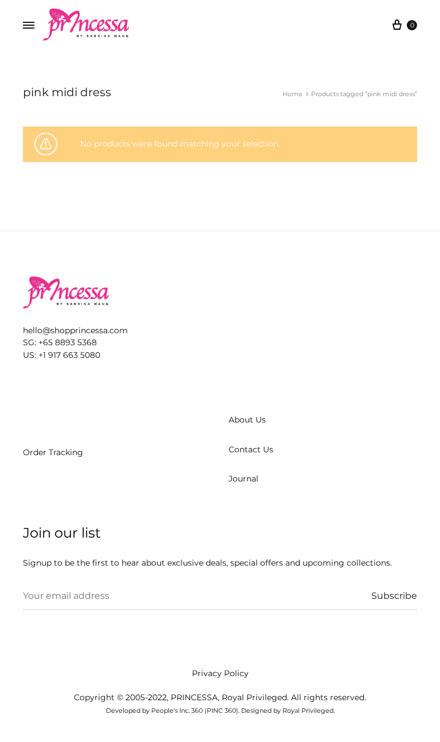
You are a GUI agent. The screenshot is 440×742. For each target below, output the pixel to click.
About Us (247, 420)
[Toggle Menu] (28, 25)
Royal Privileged (254, 697)
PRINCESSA (194, 697)
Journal (243, 478)
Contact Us (251, 449)
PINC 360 (221, 711)
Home (292, 94)
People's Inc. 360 (177, 711)
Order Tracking (53, 452)
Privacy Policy (220, 673)
